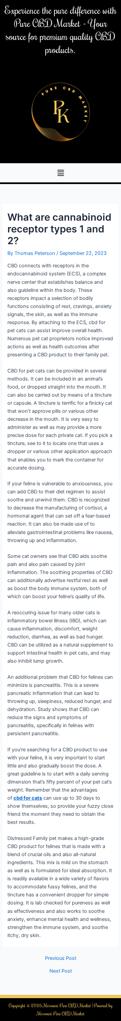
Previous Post (60, 958)
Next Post (60, 971)
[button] (60, 173)
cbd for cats (27, 798)
